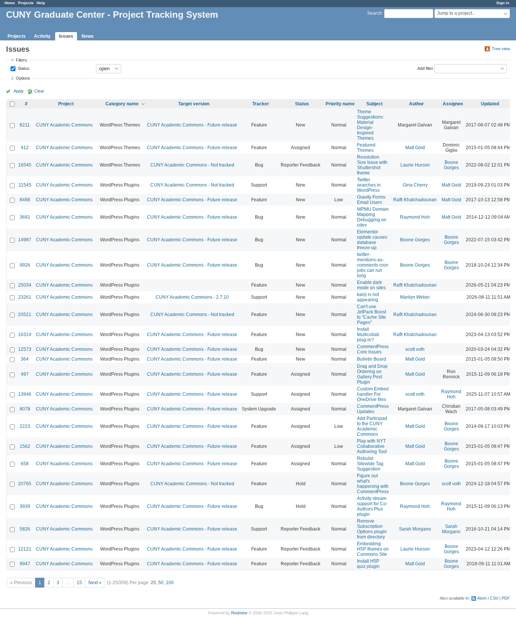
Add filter (425, 68)
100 (170, 582)
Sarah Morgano (415, 529)
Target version (193, 103)
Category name (122, 103)
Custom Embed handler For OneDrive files (373, 394)
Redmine (239, 613)
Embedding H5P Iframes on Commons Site (373, 549)
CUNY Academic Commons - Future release (192, 125)
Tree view (501, 48)
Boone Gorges (451, 165)
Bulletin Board (371, 359)
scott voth (415, 349)
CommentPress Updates (373, 409)
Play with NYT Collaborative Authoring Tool (372, 446)
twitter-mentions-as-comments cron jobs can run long (372, 265)
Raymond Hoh (415, 217)
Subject (374, 103)
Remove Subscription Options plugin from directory (372, 529)
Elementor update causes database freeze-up (372, 239)
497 (25, 374)
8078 (25, 409)
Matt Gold (415, 147)
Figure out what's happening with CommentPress (373, 483)
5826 (25, 529)
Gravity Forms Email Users (371, 199)
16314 (24, 334)
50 (161, 582)
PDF (506, 598)
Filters (21, 60)
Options (23, 78)
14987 (24, 239)
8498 (25, 199)
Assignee (453, 103)
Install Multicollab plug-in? (368, 334)
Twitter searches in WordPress (369, 185)
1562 (25, 446)
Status (23, 68)
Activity (42, 36)
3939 (25, 506)
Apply (19, 91)
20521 (24, 314)
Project (66, 103)
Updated (490, 103)
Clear (39, 91)
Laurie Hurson (415, 165)
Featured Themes (366, 147)
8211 (25, 125)
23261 (24, 297)
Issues (66, 36)
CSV (494, 598)
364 (25, 359)
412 (25, 147)
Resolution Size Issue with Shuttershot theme (372, 165)
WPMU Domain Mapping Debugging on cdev (373, 217)
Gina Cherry (415, 185)
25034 (24, 285)
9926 (25, 265)
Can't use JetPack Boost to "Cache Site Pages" (371, 314)
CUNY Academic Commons (64, 125)
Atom (482, 598)
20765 (24, 483)
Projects (26, 3)
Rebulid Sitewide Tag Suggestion (370, 464)
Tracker (260, 103)
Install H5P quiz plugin (368, 563)
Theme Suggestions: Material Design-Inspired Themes (370, 125)
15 (79, 582)
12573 (24, 349)
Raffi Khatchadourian (415, 199)
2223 (25, 426)
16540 (24, 165)
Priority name (340, 103)
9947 (25, 563)
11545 (25, 185)
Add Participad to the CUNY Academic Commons (372, 426)
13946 (24, 394)
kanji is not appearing (368, 297)
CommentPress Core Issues (373, 349)
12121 (24, 549)
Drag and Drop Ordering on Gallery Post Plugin (372, 374)
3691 (25, 217)
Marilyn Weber (415, 297)
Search (374, 13)
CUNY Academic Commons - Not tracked (192, 165)
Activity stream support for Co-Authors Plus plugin (372, 506)
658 (25, 463)
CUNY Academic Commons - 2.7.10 (192, 297)
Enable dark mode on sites (371, 285)
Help (41, 3)
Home (10, 3)
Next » (95, 582)
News (88, 36)
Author (416, 103)
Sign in (502, 3)
